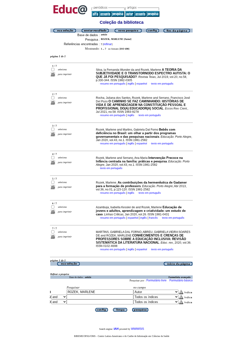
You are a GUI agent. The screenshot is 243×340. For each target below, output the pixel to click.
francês (153, 217)
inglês (131, 83)
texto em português (162, 83)
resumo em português (113, 83)
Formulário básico (181, 280)
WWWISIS (137, 329)
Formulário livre (156, 280)
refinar (107, 44)
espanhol (141, 83)
